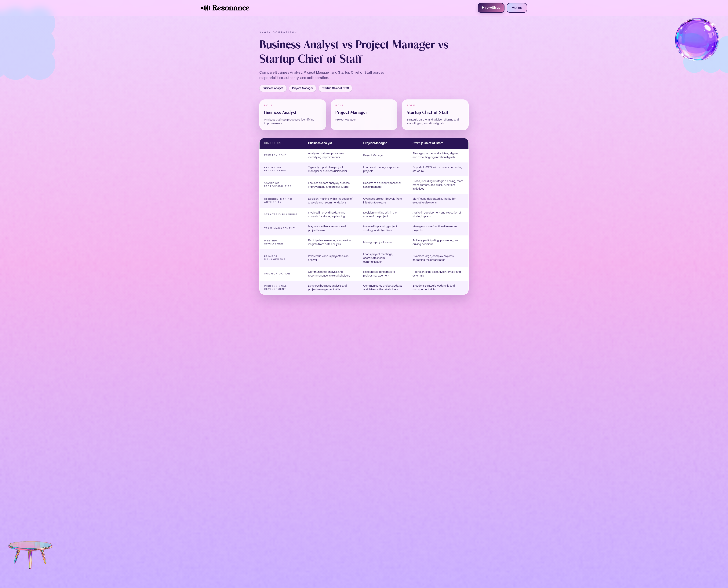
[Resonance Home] (225, 8)
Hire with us (491, 7)
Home (516, 8)
